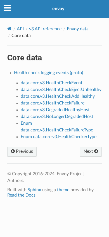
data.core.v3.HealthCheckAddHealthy (58, 96)
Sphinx (34, 190)
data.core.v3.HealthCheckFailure (52, 103)
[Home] (9, 28)
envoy (58, 8)
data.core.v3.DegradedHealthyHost (55, 110)
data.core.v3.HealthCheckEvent (51, 83)
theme (63, 190)
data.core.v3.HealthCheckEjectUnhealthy (61, 89)
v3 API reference (45, 29)
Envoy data (78, 29)
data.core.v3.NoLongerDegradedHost (57, 116)
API (20, 29)
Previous (24, 151)
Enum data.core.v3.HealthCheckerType (58, 137)
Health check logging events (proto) (48, 72)
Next (89, 151)
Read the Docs (21, 195)
